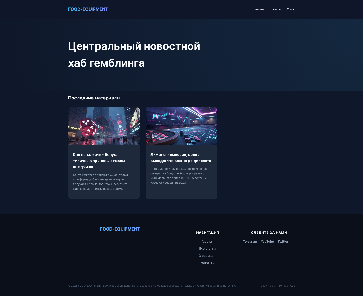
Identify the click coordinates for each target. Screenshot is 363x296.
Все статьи (207, 248)
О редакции (207, 256)
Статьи (275, 9)
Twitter (283, 241)
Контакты (207, 263)
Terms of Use (287, 285)
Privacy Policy (266, 285)
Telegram (250, 241)
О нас (291, 9)
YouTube (267, 241)
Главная (259, 9)
